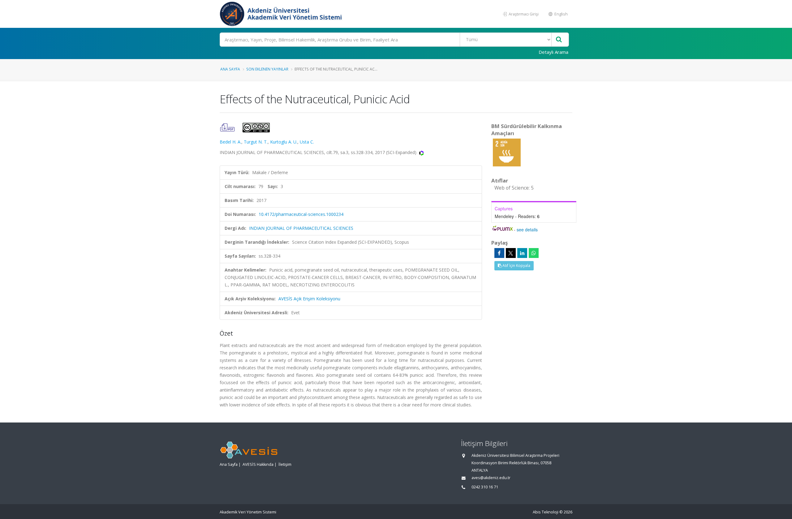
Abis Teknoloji (545, 512)
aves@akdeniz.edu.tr (490, 477)
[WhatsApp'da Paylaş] (534, 253)
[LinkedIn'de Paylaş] (522, 253)
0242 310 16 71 (484, 487)
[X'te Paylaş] (511, 253)
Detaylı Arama (553, 52)
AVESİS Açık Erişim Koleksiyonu (309, 299)
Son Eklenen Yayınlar (267, 68)
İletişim (284, 464)
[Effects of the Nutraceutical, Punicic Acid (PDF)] (228, 127)
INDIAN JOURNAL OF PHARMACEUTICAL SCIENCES (301, 228)
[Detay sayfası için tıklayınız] (506, 152)
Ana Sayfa (230, 68)
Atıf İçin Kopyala (515, 265)
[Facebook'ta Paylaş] (499, 253)
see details (527, 229)
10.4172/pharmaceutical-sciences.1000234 (301, 214)
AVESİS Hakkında (258, 464)
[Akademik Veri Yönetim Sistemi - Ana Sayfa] (233, 14)
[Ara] (559, 40)
